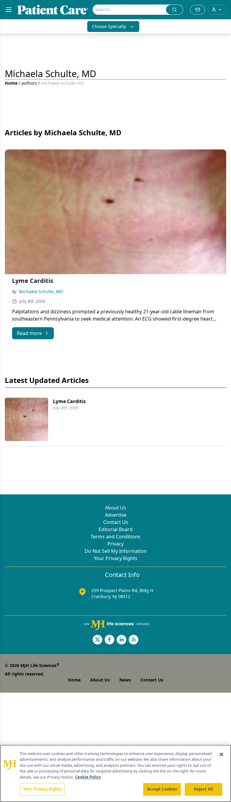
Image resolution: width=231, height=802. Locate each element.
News (125, 680)
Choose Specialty (109, 26)
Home (11, 83)
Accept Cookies (162, 789)
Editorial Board (116, 529)
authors (29, 83)
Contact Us (115, 522)
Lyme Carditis (69, 401)
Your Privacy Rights (115, 558)
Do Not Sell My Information (116, 551)
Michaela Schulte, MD (41, 291)
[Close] (221, 754)
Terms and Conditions (115, 536)
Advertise (115, 515)
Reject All (203, 789)
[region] (115, 773)
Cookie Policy (88, 777)
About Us (115, 507)
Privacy (115, 543)
